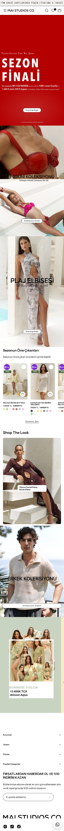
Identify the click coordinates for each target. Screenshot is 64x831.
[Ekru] (10, 409)
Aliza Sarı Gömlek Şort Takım (14, 403)
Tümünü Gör (32, 421)
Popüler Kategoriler (11, 764)
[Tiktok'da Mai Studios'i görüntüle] (12, 826)
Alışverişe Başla (32, 110)
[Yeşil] (7, 409)
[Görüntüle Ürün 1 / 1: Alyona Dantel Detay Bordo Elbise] (32, 481)
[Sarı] (4, 409)
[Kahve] (16, 409)
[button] (46, 10)
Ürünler (6, 754)
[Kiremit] (13, 409)
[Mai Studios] (21, 10)
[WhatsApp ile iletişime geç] (57, 824)
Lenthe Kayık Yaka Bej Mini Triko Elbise (41, 403)
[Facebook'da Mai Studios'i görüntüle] (19, 826)
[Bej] (41, 411)
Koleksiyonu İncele (32, 221)
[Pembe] (23, 409)
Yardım (6, 744)
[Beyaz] (35, 411)
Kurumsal (7, 735)
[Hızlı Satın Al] (22, 394)
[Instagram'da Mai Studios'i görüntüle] (5, 826)
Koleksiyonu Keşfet (32, 606)
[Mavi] (20, 409)
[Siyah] (32, 411)
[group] (32, 3)
